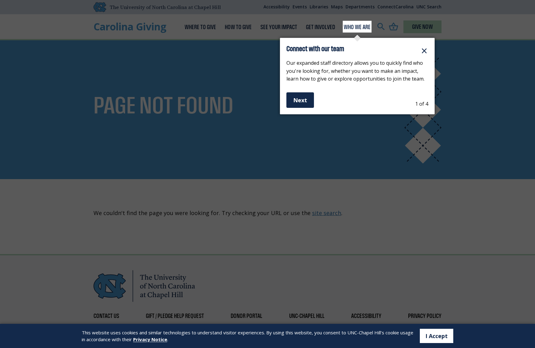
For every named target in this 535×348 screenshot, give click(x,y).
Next (300, 100)
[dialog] (357, 76)
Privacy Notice (150, 339)
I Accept (436, 336)
